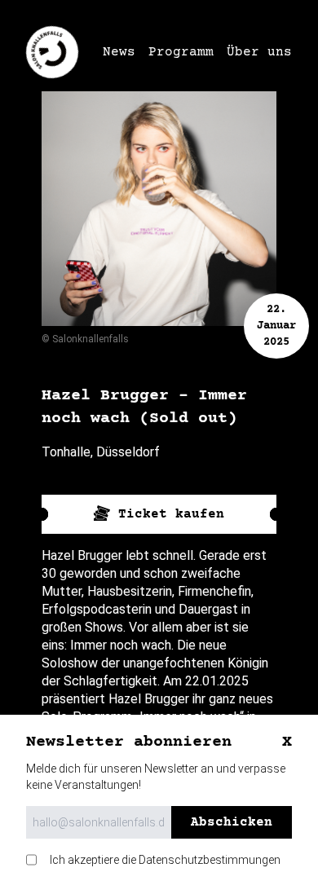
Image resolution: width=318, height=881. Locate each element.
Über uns (259, 52)
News (119, 52)
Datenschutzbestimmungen (209, 859)
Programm (181, 52)
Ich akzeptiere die (165, 859)
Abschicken (231, 822)
